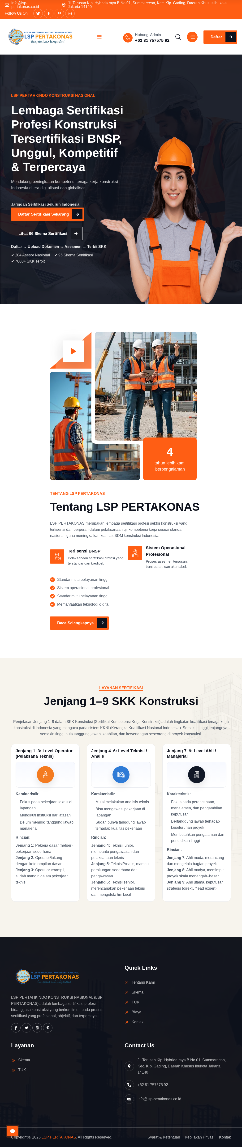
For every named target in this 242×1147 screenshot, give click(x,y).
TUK (135, 1002)
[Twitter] (38, 13)
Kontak (137, 1022)
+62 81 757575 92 (152, 40)
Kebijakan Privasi (199, 1137)
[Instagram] (70, 13)
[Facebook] (48, 13)
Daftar (216, 37)
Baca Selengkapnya (75, 623)
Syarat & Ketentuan (163, 1137)
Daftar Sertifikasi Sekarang (43, 214)
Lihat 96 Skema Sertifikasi (42, 233)
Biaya (136, 1012)
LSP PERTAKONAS (59, 1137)
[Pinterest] (59, 13)
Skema (137, 992)
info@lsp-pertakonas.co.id (25, 5)
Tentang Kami (143, 982)
